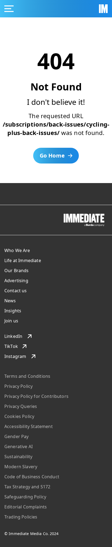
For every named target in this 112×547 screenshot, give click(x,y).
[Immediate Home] (103, 8)
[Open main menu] (9, 8)
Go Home (52, 155)
